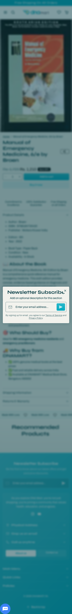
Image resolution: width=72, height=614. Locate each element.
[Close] (65, 290)
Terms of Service (53, 315)
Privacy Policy (35, 318)
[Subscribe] (61, 307)
